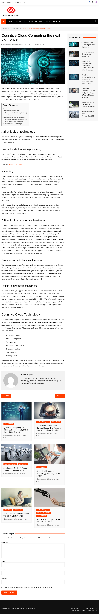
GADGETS (56, 21)
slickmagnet (7, 44)
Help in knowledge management (14, 121)
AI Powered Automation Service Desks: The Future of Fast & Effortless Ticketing (49, 428)
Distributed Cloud (15, 164)
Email (3, 570)
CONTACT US (20, 2)
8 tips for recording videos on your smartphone (88, 54)
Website (4, 578)
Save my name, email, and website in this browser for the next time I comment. (29, 587)
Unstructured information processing (16, 113)
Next (58, 395)
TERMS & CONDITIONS (78, 611)
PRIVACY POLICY (90, 608)
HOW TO (10, 21)
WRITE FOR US (76, 608)
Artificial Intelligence (43, 422)
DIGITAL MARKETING (43, 512)
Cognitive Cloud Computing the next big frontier (88, 45)
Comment (5, 542)
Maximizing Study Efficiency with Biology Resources (88, 104)
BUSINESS (33, 21)
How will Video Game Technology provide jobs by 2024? (48, 473)
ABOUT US (10, 2)
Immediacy (8, 115)
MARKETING (43, 21)
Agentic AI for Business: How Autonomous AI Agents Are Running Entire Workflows (88, 65)
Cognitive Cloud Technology (12, 123)
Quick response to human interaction (16, 119)
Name (3, 561)
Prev (7, 395)
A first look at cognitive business (14, 117)
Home (3, 2)
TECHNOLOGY (20, 21)
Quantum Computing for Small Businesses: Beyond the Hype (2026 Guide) (16, 429)
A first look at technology (11, 110)
